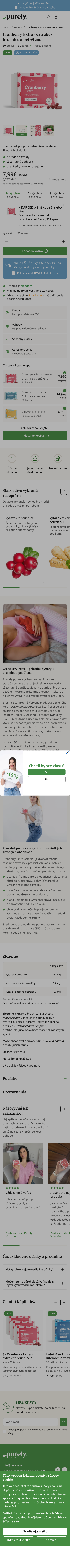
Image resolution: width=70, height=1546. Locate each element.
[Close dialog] (67, 752)
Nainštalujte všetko (35, 1531)
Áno (46, 772)
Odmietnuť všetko (18, 1540)
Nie (46, 779)
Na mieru (51, 1540)
